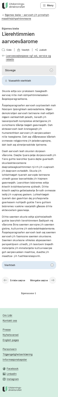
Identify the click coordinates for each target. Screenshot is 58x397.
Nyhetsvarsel (11, 334)
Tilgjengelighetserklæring (17, 354)
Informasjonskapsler (15, 359)
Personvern (10, 349)
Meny (50, 5)
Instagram (13, 379)
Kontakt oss (10, 320)
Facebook (12, 368)
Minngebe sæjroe (39, 280)
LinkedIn (12, 373)
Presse (7, 329)
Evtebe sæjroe (17, 280)
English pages (11, 340)
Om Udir (7, 315)
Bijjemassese (27, 293)
